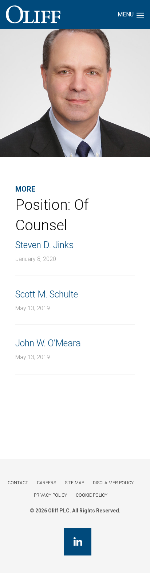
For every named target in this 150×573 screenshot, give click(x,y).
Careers (46, 482)
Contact (18, 482)
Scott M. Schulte (46, 294)
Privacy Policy (50, 495)
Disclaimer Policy (113, 482)
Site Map (74, 482)
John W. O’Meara (48, 343)
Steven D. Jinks (44, 245)
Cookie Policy (91, 495)
